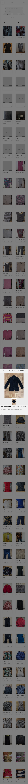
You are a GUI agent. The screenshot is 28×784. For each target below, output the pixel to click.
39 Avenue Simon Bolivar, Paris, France (9, 414)
